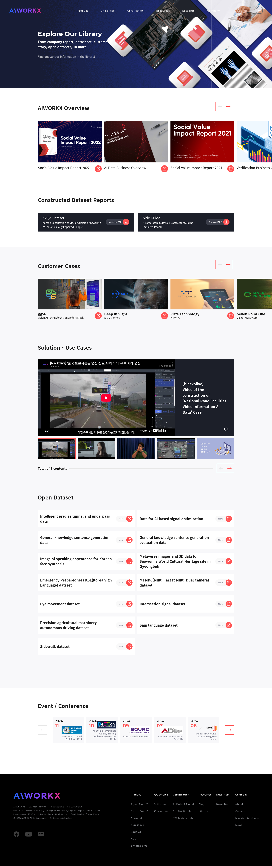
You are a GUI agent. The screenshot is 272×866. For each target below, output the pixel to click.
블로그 (41, 834)
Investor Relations (247, 818)
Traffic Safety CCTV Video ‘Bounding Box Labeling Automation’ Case (176, 448)
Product (136, 794)
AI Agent (136, 818)
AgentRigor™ (139, 804)
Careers (240, 811)
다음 (228, 106)
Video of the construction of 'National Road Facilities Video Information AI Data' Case (57, 448)
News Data (223, 804)
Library (203, 811)
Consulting (161, 811)
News (238, 825)
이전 (220, 106)
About (239, 804)
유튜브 (28, 834)
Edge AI (136, 832)
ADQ (134, 839)
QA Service (161, 794)
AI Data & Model (183, 804)
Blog (201, 804)
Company (241, 794)
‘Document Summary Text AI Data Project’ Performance (215, 448)
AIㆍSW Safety (182, 811)
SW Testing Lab (183, 818)
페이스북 (16, 834)
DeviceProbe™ (140, 811)
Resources (205, 794)
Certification (181, 794)
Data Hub (222, 794)
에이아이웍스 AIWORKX (25, 10)
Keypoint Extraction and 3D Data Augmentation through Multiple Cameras (136, 448)
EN (259, 10)
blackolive (137, 825)
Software (160, 804)
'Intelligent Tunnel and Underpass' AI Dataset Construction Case (96, 448)
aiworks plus (139, 846)
